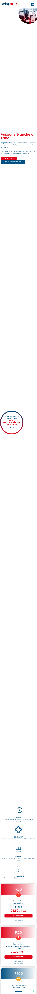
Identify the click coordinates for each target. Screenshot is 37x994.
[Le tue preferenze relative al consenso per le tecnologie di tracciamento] (34, 991)
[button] (32, 4)
